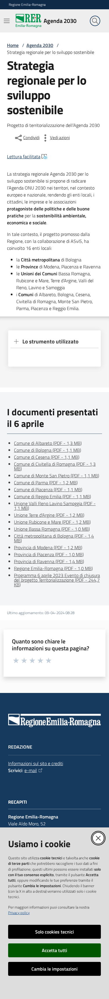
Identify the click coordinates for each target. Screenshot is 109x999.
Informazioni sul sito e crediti (35, 763)
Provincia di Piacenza (49, 554)
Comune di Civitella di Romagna (55, 466)
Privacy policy (19, 913)
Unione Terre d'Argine (49, 515)
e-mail (30, 770)
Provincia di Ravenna (49, 561)
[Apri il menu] (6, 20)
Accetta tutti (54, 950)
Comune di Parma (46, 482)
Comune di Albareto (48, 443)
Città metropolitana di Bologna (54, 538)
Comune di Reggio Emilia (52, 496)
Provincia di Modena (48, 547)
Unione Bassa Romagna (52, 528)
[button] (95, 21)
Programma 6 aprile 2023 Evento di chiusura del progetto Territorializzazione (57, 580)
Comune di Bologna (47, 450)
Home (13, 45)
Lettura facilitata (23, 156)
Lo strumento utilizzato (50, 341)
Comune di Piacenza (48, 489)
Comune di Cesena (46, 457)
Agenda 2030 (39, 45)
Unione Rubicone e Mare (52, 521)
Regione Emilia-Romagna (27, 4)
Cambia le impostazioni (54, 968)
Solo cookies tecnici (54, 931)
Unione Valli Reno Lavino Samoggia (55, 506)
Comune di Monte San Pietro (56, 475)
